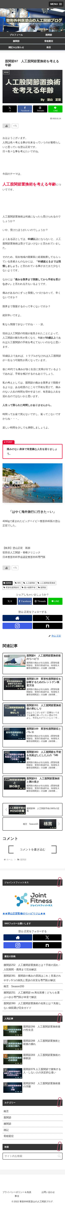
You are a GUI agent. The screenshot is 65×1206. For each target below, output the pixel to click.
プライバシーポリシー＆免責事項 (17, 1194)
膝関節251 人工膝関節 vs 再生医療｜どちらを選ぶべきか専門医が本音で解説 (32, 994)
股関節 (9, 583)
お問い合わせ (48, 1192)
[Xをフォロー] (47, 618)
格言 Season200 (14, 986)
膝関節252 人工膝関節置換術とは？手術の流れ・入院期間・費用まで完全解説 (32, 967)
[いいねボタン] (6, 126)
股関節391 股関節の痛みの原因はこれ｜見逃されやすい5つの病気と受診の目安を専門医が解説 (32, 978)
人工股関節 (30, 583)
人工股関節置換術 (47, 583)
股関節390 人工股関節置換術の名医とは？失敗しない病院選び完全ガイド (32, 1005)
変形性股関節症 (12, 587)
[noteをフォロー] (47, 626)
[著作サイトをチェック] (17, 618)
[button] (59, 1156)
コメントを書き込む (32, 849)
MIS (19, 583)
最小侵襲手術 (29, 587)
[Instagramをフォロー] (17, 626)
